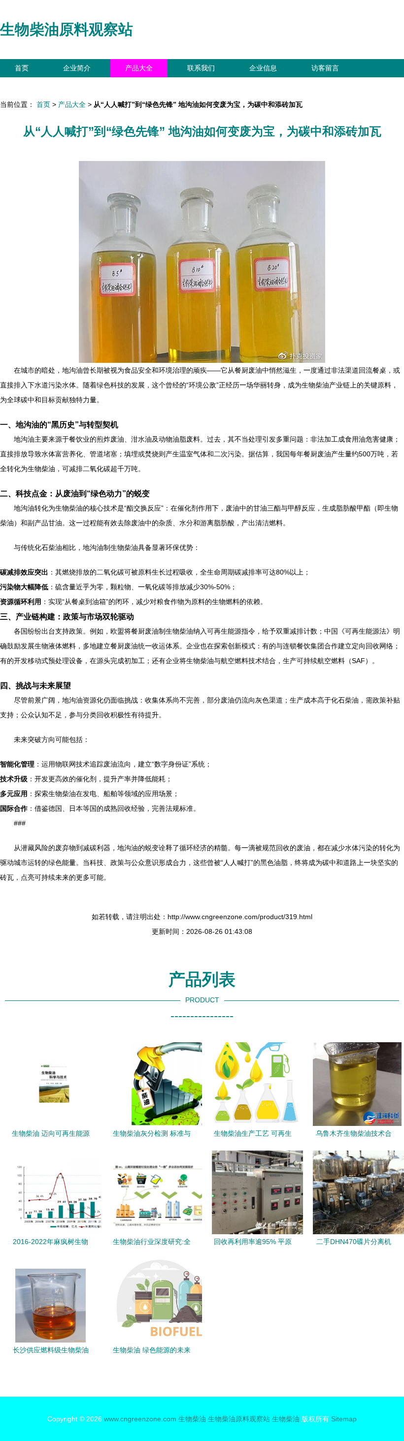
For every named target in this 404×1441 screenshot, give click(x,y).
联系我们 (201, 68)
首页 (22, 68)
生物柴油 (192, 1419)
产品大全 (139, 68)
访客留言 (325, 68)
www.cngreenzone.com (140, 1419)
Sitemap (344, 1419)
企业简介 (77, 68)
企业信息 (263, 68)
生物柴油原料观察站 (66, 29)
